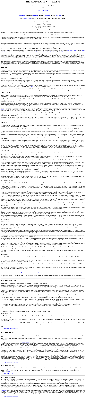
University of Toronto (37, 272)
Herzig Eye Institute (51, 51)
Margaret (2, 109)
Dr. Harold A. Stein (71, 50)
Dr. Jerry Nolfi (25, 342)
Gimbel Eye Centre (63, 51)
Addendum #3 (47, 15)
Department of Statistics (25, 272)
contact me (15, 328)
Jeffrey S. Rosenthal (43, 10)
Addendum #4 (58, 15)
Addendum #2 (35, 15)
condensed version (27, 18)
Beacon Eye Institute (40, 51)
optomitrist (4, 390)
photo (32, 86)
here (52, 272)
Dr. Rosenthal (3, 272)
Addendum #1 (22, 15)
